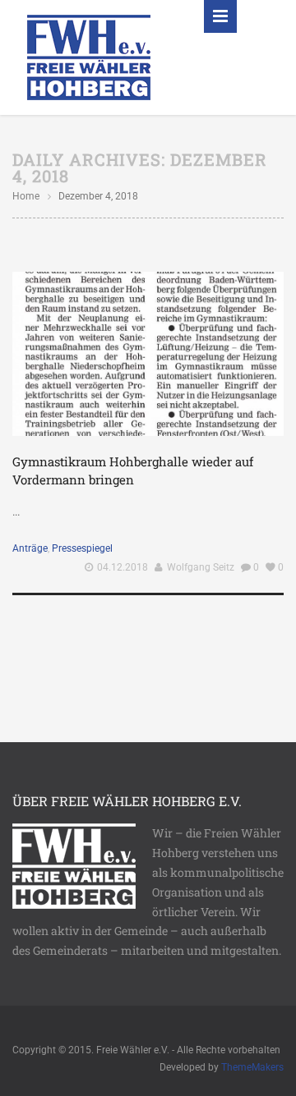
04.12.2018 (122, 567)
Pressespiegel (82, 548)
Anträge (30, 548)
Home (25, 196)
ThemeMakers (252, 1067)
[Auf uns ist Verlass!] (88, 56)
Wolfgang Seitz (200, 567)
